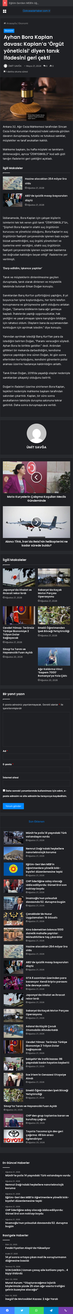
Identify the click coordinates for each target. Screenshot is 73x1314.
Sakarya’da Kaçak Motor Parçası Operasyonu (50, 593)
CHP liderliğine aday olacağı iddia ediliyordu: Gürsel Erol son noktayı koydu (46, 884)
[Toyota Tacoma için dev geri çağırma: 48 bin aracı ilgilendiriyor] (13, 1136)
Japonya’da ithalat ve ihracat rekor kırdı (17, 591)
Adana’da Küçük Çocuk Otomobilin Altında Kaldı (42, 1028)
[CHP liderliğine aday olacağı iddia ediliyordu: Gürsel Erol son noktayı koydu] (13, 886)
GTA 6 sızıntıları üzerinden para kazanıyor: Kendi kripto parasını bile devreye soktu (46, 981)
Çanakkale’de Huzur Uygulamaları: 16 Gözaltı (41, 915)
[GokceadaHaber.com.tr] (36, 11)
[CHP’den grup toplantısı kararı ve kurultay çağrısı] (13, 1120)
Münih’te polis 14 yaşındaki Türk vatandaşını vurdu (46, 834)
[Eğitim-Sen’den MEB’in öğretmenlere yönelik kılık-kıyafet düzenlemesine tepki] (13, 869)
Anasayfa (11, 23)
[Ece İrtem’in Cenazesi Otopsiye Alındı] (13, 1079)
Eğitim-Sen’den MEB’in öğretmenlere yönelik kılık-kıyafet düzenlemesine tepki (44, 868)
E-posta (8, 764)
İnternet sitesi (11, 777)
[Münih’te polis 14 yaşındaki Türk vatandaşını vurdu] (13, 837)
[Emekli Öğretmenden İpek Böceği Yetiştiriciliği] (54, 615)
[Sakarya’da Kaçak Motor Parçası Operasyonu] (54, 577)
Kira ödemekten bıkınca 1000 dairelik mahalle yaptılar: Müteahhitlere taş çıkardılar (44, 933)
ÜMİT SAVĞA (14, 66)
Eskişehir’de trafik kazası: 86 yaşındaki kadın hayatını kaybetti (47, 1060)
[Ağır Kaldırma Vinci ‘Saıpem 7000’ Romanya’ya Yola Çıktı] (54, 657)
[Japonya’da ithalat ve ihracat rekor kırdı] (19, 577)
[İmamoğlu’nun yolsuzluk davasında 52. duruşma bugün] (13, 903)
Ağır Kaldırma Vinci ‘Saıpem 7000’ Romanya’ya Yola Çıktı (52, 672)
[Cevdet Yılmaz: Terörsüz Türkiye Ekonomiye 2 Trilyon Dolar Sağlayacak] (19, 615)
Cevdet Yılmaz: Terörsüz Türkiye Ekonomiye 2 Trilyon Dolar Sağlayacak (18, 633)
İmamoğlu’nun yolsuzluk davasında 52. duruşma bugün (45, 900)
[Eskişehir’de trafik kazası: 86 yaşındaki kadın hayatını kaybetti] (13, 1063)
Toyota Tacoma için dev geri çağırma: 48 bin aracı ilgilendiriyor (44, 1135)
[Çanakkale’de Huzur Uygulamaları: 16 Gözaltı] (13, 918)
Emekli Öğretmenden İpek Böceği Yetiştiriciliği (53, 629)
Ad (5, 751)
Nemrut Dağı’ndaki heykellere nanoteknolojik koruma (45, 850)
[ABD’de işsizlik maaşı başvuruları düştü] (12, 200)
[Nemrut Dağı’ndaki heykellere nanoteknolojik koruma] (13, 853)
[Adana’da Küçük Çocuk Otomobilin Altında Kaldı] (13, 1031)
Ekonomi (23, 23)
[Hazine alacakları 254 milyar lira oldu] (12, 183)
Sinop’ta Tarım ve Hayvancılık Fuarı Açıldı (18, 650)
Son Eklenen (36, 821)
